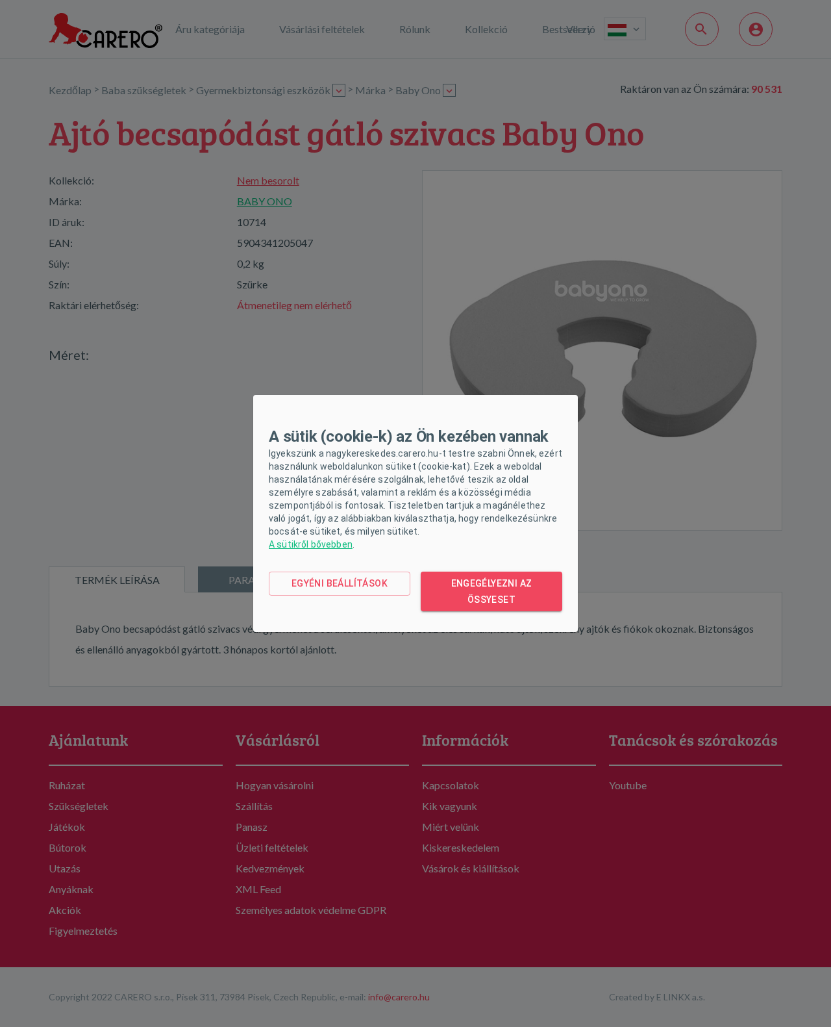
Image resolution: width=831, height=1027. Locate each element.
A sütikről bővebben (311, 544)
